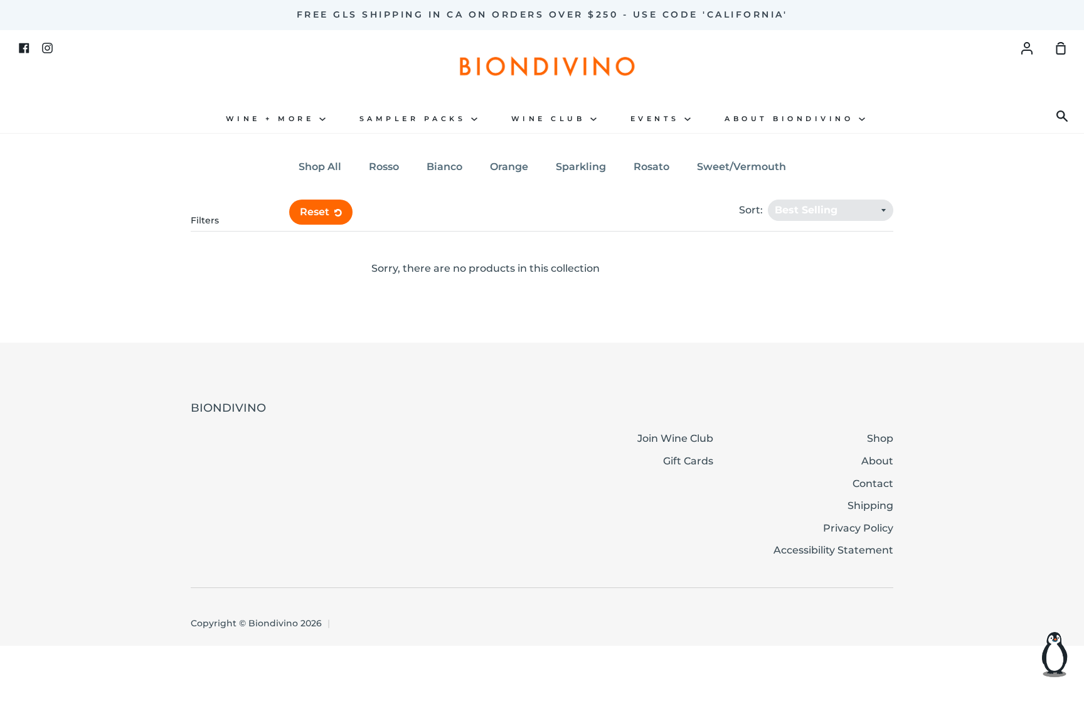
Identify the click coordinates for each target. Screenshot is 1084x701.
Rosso (384, 167)
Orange (509, 167)
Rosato (651, 167)
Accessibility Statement (833, 550)
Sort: (752, 210)
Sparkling (581, 167)
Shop (880, 438)
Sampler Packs (415, 119)
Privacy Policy (858, 528)
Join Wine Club (675, 438)
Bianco (444, 167)
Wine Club (550, 119)
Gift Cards (688, 461)
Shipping (870, 505)
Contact (873, 484)
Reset (316, 212)
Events (657, 119)
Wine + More (272, 119)
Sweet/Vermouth (741, 167)
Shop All (320, 167)
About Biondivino (792, 119)
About (877, 461)
